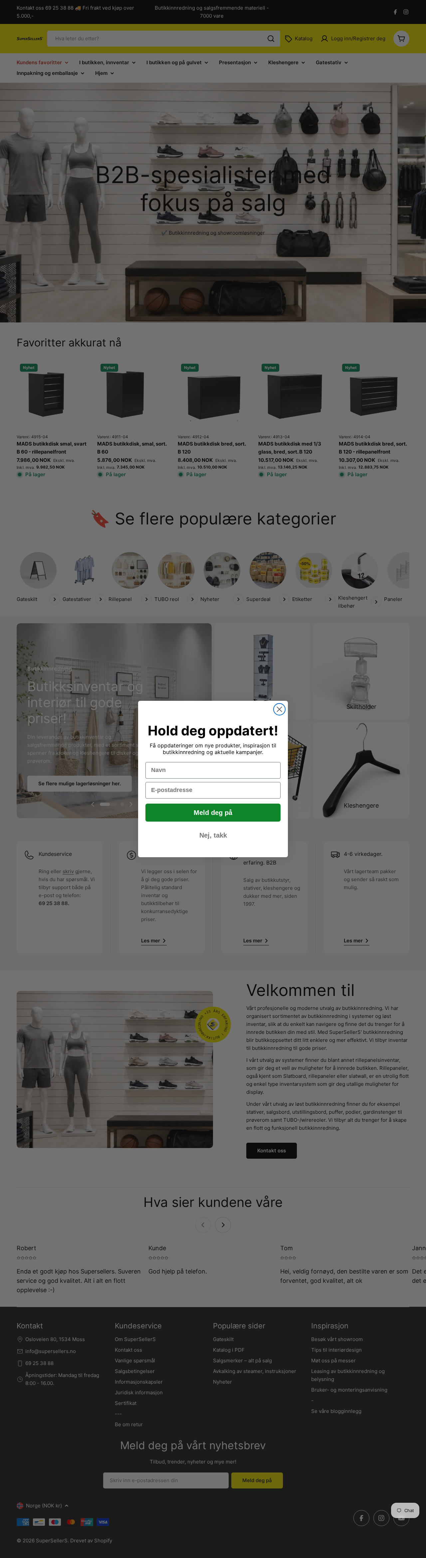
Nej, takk (213, 835)
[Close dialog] (279, 709)
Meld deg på (213, 812)
